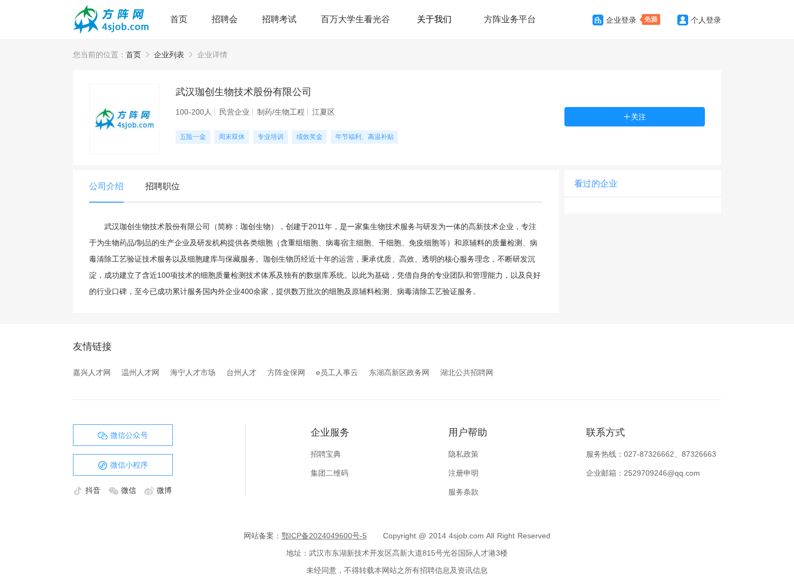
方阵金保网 (286, 372)
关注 (638, 116)
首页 (178, 19)
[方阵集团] (116, 19)
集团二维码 (329, 473)
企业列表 (169, 54)
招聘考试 (279, 19)
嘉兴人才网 (92, 372)
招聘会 (225, 19)
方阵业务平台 (510, 19)
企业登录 (621, 20)
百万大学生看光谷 (355, 19)
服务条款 (463, 492)
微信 (130, 490)
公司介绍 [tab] (106, 186)
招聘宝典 (326, 454)
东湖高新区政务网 (399, 372)
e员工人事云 (337, 372)
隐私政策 (463, 454)
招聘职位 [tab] (162, 186)
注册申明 (463, 473)
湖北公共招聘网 (466, 372)
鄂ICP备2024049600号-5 (324, 535)
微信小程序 (129, 465)
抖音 (94, 490)
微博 (164, 490)
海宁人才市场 (193, 372)
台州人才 (241, 372)
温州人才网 (140, 372)
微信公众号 (129, 435)
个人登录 (706, 20)
